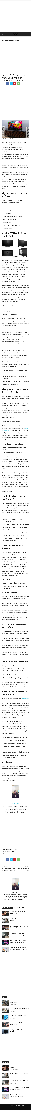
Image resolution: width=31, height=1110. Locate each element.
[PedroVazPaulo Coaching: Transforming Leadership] (5, 935)
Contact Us (6, 1105)
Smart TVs (12, 40)
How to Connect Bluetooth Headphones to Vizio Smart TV (8, 870)
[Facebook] (7, 83)
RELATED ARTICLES (7, 907)
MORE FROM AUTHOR (19, 907)
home (7, 849)
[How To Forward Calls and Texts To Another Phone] (5, 927)
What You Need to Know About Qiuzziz (19, 1073)
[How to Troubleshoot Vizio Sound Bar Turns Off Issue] (5, 1003)
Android (3, 929)
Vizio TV (16, 40)
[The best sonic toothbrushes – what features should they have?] (5, 949)
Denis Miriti (5, 80)
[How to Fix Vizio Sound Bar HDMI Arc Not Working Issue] (5, 1010)
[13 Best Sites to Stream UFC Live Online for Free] (5, 913)
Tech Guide (7, 40)
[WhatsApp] (18, 83)
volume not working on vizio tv (8, 851)
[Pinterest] (14, 83)
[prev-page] (2, 955)
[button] (2, 34)
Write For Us (24, 1105)
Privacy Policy (18, 1105)
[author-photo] (15, 890)
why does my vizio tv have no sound (9, 853)
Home (3, 38)
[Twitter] (11, 83)
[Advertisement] (15, 16)
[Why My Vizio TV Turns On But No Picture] (5, 1031)
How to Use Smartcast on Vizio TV (23, 869)
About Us (12, 1105)
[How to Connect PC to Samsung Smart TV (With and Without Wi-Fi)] (5, 942)
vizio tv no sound (13, 849)
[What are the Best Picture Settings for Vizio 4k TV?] (5, 1017)
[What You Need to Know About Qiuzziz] (5, 920)
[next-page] (5, 955)
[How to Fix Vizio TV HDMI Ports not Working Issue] (5, 1024)
